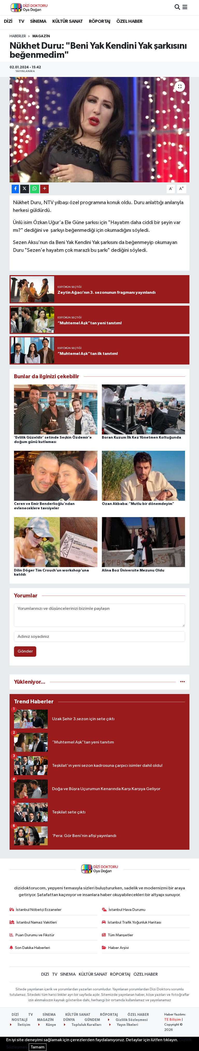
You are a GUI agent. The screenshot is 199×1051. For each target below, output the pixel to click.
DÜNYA (69, 1020)
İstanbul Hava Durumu (127, 910)
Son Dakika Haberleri (32, 948)
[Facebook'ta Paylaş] (15, 189)
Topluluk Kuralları (86, 1025)
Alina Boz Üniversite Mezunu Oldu (133, 570)
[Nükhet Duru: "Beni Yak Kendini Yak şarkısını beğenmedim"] (100, 129)
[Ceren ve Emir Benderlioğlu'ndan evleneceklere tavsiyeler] (55, 476)
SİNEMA (38, 21)
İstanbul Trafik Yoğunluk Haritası (134, 922)
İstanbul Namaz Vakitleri (37, 922)
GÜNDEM (92, 1020)
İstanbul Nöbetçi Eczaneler (38, 910)
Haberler (18, 36)
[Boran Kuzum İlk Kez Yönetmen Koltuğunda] (143, 409)
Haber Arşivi (118, 948)
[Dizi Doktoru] (29, 7)
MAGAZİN (41, 36)
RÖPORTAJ (99, 21)
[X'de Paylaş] (24, 189)
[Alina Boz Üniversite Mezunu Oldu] (143, 542)
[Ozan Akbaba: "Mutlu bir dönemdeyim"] (143, 476)
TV (21, 21)
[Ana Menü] (184, 7)
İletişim (23, 1025)
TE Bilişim (172, 1019)
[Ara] (177, 7)
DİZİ (8, 21)
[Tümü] (182, 682)
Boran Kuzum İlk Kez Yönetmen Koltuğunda (141, 437)
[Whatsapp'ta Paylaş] (34, 189)
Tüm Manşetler (120, 935)
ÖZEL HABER (129, 21)
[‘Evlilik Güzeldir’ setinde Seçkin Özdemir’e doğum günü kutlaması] (55, 409)
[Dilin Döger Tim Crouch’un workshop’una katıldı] (55, 542)
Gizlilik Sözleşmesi (131, 1020)
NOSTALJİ (19, 1020)
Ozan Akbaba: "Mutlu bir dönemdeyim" (138, 504)
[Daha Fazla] (44, 189)
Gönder (25, 651)
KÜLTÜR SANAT (67, 21)
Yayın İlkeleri (127, 1025)
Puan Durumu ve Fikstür (35, 935)
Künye (50, 1025)
